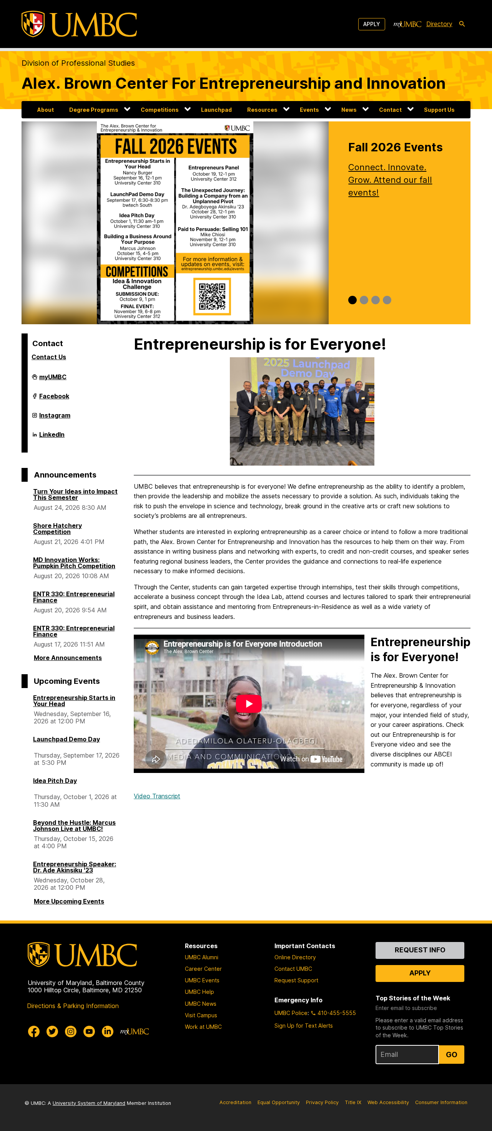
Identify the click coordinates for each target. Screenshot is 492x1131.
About (45, 109)
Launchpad (216, 109)
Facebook (54, 399)
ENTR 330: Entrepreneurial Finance (74, 597)
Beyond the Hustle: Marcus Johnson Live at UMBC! (74, 825)
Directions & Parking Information (73, 1006)
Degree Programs (93, 109)
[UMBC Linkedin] (107, 1031)
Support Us (439, 109)
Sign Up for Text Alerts (303, 1025)
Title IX (353, 1102)
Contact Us (49, 357)
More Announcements (68, 658)
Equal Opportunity (279, 1102)
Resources (262, 109)
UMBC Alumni (201, 957)
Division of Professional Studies (78, 63)
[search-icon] (462, 24)
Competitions (160, 109)
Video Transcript (157, 796)
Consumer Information (441, 1102)
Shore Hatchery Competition (57, 529)
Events (309, 109)
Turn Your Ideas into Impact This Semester (75, 494)
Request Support (296, 980)
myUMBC (52, 380)
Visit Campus (201, 1015)
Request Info (420, 950)
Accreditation (235, 1102)
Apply (371, 24)
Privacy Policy (322, 1102)
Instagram (54, 418)
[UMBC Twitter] (52, 1031)
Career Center (203, 968)
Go (451, 1054)
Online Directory (295, 957)
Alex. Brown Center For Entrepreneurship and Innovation (234, 83)
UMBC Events (202, 980)
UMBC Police (291, 1013)
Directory (439, 24)
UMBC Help (199, 991)
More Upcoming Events (69, 901)
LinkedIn (52, 437)
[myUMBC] (407, 24)
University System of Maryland (89, 1103)
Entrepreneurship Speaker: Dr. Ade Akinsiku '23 (74, 867)
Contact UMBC (293, 968)
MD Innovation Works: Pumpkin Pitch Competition (74, 563)
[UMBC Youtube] (89, 1031)
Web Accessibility (388, 1102)
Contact (390, 109)
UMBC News (200, 1003)
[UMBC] (79, 24)
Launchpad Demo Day (66, 739)
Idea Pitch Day (55, 780)
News (349, 109)
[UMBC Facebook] (33, 1031)
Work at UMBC (203, 1026)
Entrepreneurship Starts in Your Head (74, 701)
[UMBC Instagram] (70, 1031)
